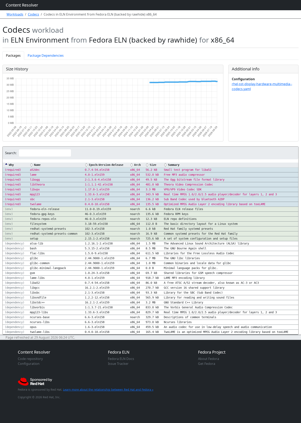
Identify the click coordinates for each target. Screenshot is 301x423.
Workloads (15, 14)
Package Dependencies (46, 55)
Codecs (33, 14)
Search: (11, 153)
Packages (13, 55)
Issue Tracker (118, 363)
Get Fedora (206, 363)
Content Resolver (22, 5)
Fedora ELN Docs (121, 358)
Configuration (29, 363)
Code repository (30, 358)
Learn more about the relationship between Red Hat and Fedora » (108, 389)
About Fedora (208, 358)
